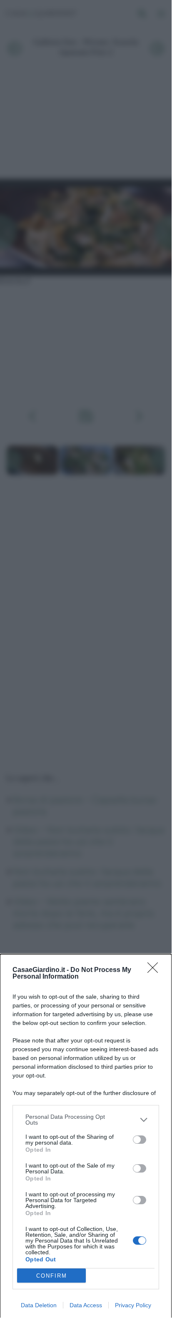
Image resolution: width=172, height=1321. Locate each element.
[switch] (139, 1139)
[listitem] (85, 1119)
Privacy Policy (133, 1305)
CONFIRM (51, 1276)
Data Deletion (39, 1305)
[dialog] (86, 1137)
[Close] (155, 970)
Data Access (86, 1305)
